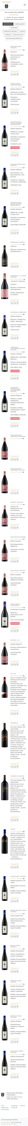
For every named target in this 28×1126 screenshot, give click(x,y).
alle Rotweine (8, 24)
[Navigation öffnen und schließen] (25, 4)
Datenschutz (5, 1109)
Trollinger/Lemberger (10, 31)
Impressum (4, 1107)
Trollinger (8, 35)
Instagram (14, 1105)
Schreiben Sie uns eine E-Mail (8, 1124)
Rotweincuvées (18, 35)
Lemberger (14, 27)
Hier (5, 17)
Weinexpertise (14, 71)
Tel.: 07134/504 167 (6, 1122)
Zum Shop (14, 74)
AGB (2, 1105)
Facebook (14, 1107)
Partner (22, 1105)
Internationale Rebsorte (14, 38)
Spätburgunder (20, 24)
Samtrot (22, 31)
